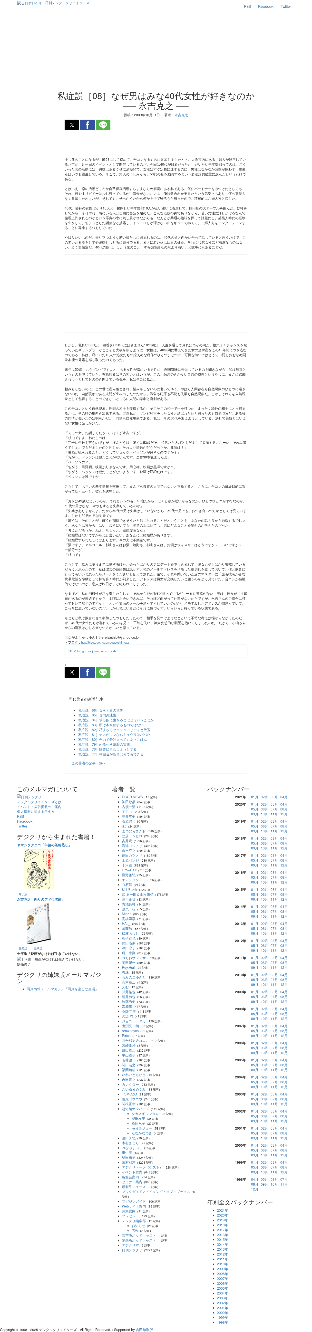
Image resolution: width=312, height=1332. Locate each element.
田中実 (127, 1152)
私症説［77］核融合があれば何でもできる (111, 754)
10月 (264, 813)
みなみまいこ (132, 1147)
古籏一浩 (129, 806)
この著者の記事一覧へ (89, 763)
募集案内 (129, 1210)
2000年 (222, 1312)
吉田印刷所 (144, 1329)
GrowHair (129, 869)
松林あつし (130, 933)
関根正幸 (129, 1103)
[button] (72, 125)
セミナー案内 (132, 1181)
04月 (284, 796)
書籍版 (23, 948)
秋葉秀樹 (129, 1001)
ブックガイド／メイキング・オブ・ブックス (156, 1191)
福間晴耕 (129, 1069)
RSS (247, 6)
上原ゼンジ (130, 860)
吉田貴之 (129, 1079)
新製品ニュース (134, 1186)
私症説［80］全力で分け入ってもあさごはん (112, 739)
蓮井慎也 (129, 996)
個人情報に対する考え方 (36, 811)
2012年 (222, 1254)
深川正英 (129, 899)
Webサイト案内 (134, 1206)
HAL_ (126, 923)
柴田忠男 (129, 1157)
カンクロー (130, 1084)
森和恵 (127, 1006)
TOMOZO (129, 1094)
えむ (125, 986)
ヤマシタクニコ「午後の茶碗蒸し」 (44, 844)
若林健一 (129, 1059)
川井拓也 (129, 991)
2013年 (222, 1249)
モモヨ (127, 811)
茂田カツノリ (132, 855)
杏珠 (125, 972)
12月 (284, 813)
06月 (264, 809)
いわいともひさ (134, 1074)
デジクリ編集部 (134, 1220)
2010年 (222, 1263)
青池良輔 (129, 904)
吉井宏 (127, 840)
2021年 (222, 1210)
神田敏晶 (129, 801)
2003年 (222, 1297)
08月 (284, 809)
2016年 (222, 1234)
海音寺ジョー (142, 1128)
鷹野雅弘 (129, 874)
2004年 (222, 1293)
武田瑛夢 (129, 943)
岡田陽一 (129, 962)
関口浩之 (129, 1064)
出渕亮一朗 (130, 1025)
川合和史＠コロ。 (135, 1040)
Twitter (286, 6)
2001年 (222, 1307)
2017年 (222, 1229)
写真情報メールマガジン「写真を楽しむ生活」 (62, 988)
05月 (254, 809)
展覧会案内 (130, 1176)
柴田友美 (138, 1118)
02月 (264, 796)
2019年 (222, 1220)
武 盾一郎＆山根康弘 (138, 894)
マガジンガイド (134, 1201)
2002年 (222, 1302)
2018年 (222, 1224)
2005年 (222, 1288)
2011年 (222, 1258)
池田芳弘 (129, 1137)
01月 (254, 796)
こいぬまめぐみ (134, 1089)
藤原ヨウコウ (132, 1098)
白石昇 (127, 884)
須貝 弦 (129, 908)
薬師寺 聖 (129, 1011)
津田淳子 (129, 947)
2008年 (222, 1273)
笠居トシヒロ (132, 835)
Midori (126, 913)
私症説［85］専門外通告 (97, 715)
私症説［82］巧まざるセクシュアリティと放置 (114, 729)
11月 (274, 813)
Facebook (265, 6)
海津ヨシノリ (132, 845)
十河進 (127, 865)
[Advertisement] (156, 52)
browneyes (130, 1030)
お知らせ (138, 1225)
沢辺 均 (127, 1016)
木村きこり (130, 1142)
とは (39, 801)
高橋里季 (129, 918)
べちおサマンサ (134, 957)
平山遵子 (129, 1055)
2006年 (222, 1283)
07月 (274, 809)
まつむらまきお (134, 830)
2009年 (222, 1268)
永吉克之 (129, 850)
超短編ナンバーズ (135, 1108)
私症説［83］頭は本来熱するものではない (111, 724)
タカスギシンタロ (145, 1113)
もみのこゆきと (134, 977)
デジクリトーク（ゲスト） (142, 1167)
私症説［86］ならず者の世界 (100, 710)
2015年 (222, 1239)
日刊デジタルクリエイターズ (67, 2)
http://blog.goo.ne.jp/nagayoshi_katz (105, 642)
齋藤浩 (127, 928)
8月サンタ (129, 889)
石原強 (127, 821)
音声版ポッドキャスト (139, 1235)
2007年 (222, 1278)
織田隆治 (129, 1050)
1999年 (222, 1317)
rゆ (124, 826)
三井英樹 (129, 816)
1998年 (222, 1322)
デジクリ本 (130, 1245)
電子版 (23, 894)
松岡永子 (138, 1123)
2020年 (222, 1215)
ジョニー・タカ (134, 1020)
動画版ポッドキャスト (139, 1240)
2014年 (222, 1244)
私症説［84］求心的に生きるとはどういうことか (116, 719)
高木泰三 (129, 982)
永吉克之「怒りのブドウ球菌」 (41, 899)
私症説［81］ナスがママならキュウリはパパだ (114, 734)
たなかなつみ (142, 1133)
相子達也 (129, 938)
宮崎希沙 (129, 1045)
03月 (274, 796)
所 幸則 (129, 952)
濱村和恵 (129, 1162)
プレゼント (130, 1215)
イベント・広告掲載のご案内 (39, 806)
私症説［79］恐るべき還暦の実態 (104, 744)
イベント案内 (132, 1172)
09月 (254, 813)
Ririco (126, 1035)
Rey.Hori (128, 967)
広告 (135, 1230)
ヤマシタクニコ (134, 879)
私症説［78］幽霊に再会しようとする (107, 749)
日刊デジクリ (132, 1249)
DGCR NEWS (132, 796)
